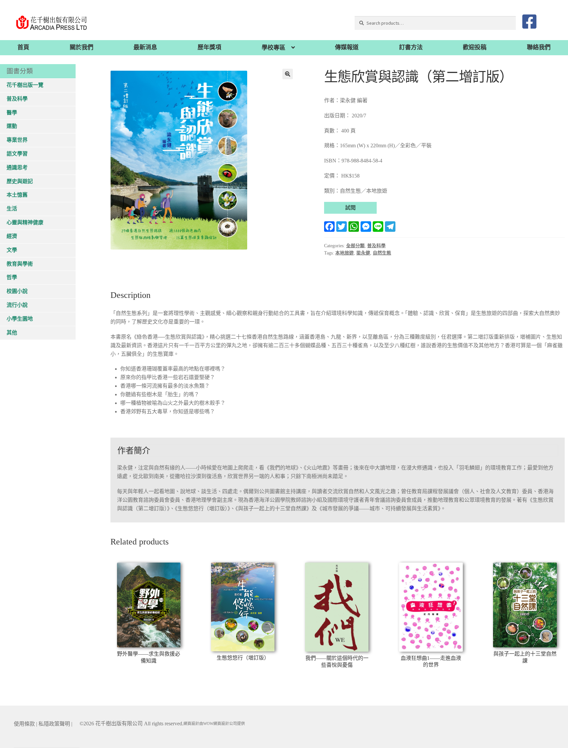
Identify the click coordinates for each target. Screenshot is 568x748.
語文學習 (17, 154)
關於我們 (81, 47)
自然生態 (382, 253)
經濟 (12, 236)
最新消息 (145, 47)
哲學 (12, 277)
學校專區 (273, 47)
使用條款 (24, 724)
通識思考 (17, 167)
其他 (12, 332)
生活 (12, 208)
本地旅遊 (344, 253)
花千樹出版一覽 (25, 85)
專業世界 (17, 140)
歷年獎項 (209, 47)
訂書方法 (411, 47)
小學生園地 (20, 319)
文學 (12, 250)
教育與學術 (20, 264)
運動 (12, 126)
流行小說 (17, 305)
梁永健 (363, 253)
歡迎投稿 (474, 47)
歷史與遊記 (20, 181)
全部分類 (355, 245)
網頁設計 (191, 723)
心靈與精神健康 (25, 222)
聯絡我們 (539, 47)
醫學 (12, 112)
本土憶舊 (17, 195)
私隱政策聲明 (54, 724)
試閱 (350, 207)
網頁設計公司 (225, 723)
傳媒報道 (347, 47)
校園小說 (17, 291)
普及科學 (376, 245)
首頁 (23, 47)
